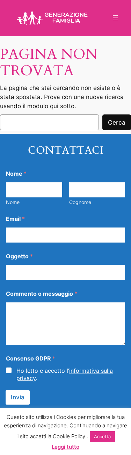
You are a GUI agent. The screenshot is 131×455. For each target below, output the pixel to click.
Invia (17, 397)
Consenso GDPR (30, 358)
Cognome (80, 202)
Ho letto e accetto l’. (64, 374)
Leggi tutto (65, 446)
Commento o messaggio (41, 293)
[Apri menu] (115, 18)
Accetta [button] (102, 436)
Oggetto (19, 256)
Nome (13, 202)
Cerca (116, 122)
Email (15, 219)
